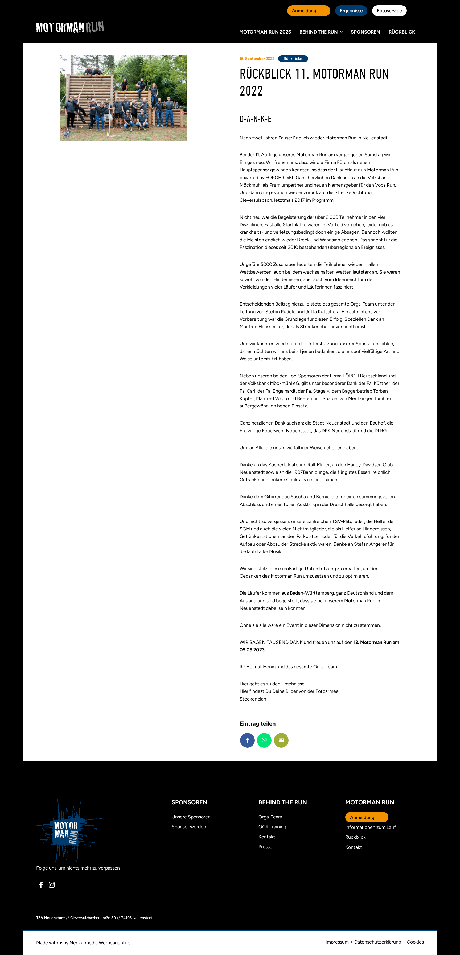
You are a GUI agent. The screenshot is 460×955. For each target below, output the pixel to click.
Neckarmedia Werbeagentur (99, 942)
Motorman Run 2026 (265, 32)
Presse (265, 846)
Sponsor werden (189, 826)
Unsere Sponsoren (191, 817)
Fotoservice (389, 10)
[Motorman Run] (70, 27)
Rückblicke (293, 58)
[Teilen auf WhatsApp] (264, 740)
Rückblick (402, 32)
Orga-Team (270, 817)
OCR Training (272, 826)
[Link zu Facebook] (41, 885)
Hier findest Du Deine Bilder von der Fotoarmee (289, 691)
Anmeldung (304, 10)
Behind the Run (318, 32)
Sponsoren (365, 32)
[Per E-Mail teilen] (281, 740)
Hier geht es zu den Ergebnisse (272, 683)
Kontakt (353, 847)
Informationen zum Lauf (370, 827)
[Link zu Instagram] (52, 885)
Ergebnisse (351, 10)
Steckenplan (253, 699)
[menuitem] (337, 942)
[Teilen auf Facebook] (247, 740)
